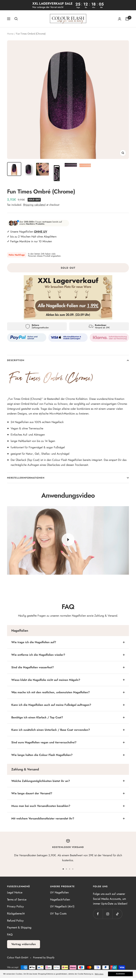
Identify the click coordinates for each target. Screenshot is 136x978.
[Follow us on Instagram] (107, 914)
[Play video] (68, 539)
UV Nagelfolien (59, 892)
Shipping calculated (34, 205)
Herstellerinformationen (25, 477)
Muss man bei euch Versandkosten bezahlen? (40, 806)
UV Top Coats (58, 913)
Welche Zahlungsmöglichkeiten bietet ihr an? (40, 781)
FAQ (10, 935)
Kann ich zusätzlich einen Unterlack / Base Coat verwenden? (50, 730)
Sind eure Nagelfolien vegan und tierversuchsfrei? (43, 742)
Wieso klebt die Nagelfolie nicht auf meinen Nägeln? (45, 680)
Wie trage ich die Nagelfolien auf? (33, 642)
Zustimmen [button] (120, 974)
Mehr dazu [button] (99, 974)
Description (15, 360)
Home (10, 33)
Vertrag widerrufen (23, 944)
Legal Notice (14, 892)
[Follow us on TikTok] (117, 914)
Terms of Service (16, 899)
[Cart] (127, 18)
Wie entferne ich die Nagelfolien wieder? (38, 655)
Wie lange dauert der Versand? (31, 793)
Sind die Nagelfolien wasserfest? (32, 667)
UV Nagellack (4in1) (62, 906)
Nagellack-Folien (60, 899)
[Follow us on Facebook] (98, 914)
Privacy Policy (15, 906)
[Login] (119, 18)
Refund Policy (15, 921)
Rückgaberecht (16, 913)
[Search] (16, 18)
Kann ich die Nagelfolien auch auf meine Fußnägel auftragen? (51, 705)
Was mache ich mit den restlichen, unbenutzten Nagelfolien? (50, 692)
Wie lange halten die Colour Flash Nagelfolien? (42, 755)
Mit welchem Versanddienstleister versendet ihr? (42, 818)
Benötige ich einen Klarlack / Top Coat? (37, 717)
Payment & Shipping (19, 927)
